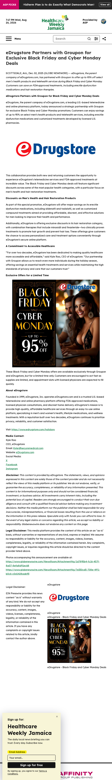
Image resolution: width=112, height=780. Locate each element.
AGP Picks (9, 4)
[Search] (89, 38)
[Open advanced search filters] (96, 38)
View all (105, 4)
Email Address (17, 751)
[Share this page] (104, 39)
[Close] (57, 716)
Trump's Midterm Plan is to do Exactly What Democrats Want (53, 4)
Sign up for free (31, 765)
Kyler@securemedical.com (28, 448)
